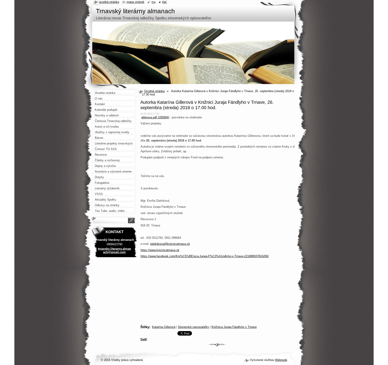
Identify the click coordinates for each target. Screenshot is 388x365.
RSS (154, 2)
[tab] (217, 299)
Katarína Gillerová (163, 327)
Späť (143, 339)
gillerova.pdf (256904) (155, 117)
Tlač (164, 2)
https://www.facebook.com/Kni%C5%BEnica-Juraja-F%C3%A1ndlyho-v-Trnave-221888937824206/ (205, 256)
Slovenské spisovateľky (193, 327)
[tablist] (217, 306)
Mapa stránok (135, 2)
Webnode (281, 360)
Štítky (144, 327)
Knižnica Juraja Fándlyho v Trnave (234, 327)
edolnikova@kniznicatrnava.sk (170, 244)
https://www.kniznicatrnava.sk (160, 250)
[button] (218, 316)
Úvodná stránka (154, 91)
